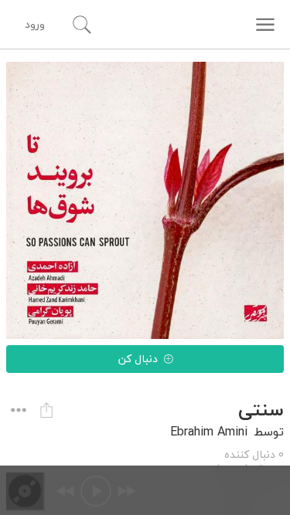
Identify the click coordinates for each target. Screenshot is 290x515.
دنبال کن (138, 358)
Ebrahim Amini (208, 431)
